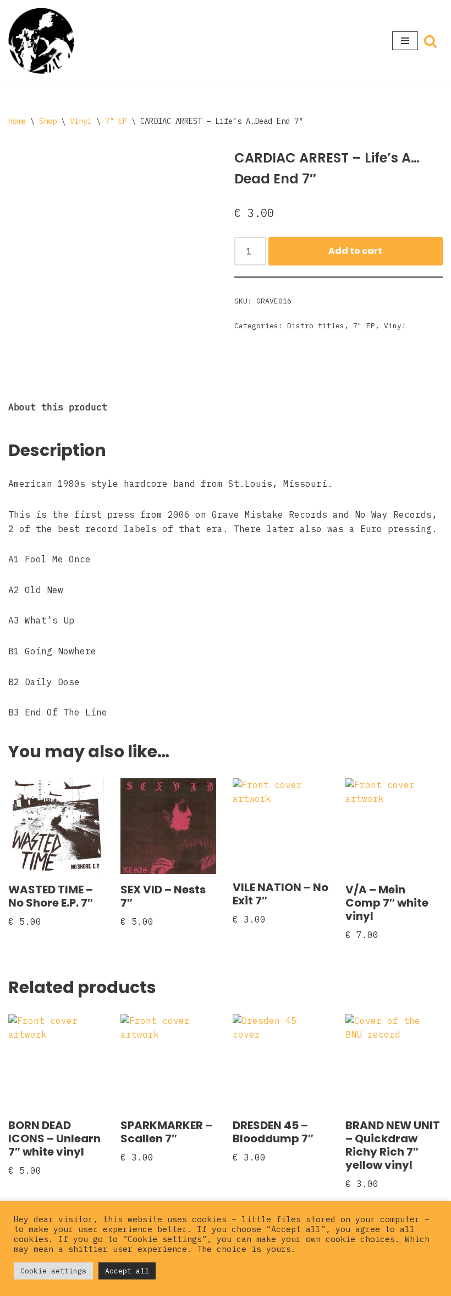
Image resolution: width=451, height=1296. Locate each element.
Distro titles (315, 325)
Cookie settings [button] (53, 1271)
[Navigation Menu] (405, 40)
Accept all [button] (127, 1271)
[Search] (430, 41)
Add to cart (355, 251)
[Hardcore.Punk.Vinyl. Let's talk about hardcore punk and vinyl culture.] (41, 41)
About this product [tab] (57, 407)
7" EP (116, 121)
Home (17, 121)
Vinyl (81, 121)
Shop (48, 121)
